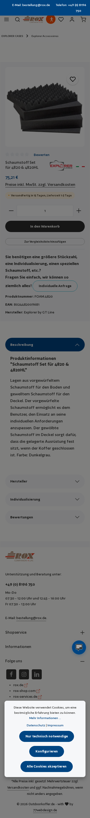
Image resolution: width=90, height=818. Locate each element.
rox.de (18, 685)
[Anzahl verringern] (11, 211)
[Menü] (7, 19)
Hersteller (18, 481)
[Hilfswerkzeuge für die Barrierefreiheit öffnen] (51, 19)
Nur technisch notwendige (47, 736)
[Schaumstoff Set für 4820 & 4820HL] (44, 107)
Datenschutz (36, 725)
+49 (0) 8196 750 (20, 584)
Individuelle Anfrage (55, 286)
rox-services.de (25, 696)
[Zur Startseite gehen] (33, 19)
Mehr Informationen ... (45, 718)
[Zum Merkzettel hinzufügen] (72, 79)
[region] (45, 107)
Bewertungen (21, 517)
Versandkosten (18, 787)
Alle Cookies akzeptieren (46, 766)
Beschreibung (21, 345)
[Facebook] (11, 674)
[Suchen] (17, 19)
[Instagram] (24, 674)
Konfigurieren (47, 751)
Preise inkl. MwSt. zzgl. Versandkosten (40, 184)
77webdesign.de (45, 810)
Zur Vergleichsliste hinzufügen (45, 241)
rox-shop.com (24, 691)
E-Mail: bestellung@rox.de (31, 5)
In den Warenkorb (45, 226)
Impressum (56, 725)
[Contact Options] (79, 647)
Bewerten (42, 155)
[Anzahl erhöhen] (79, 211)
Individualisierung (25, 499)
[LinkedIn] (37, 674)
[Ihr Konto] (72, 19)
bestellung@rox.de (31, 618)
